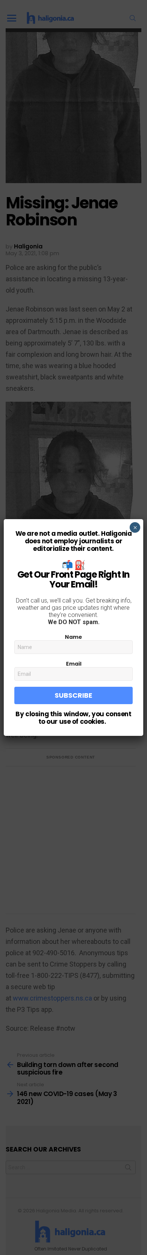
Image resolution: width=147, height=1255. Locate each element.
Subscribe (73, 695)
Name (73, 637)
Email (73, 664)
